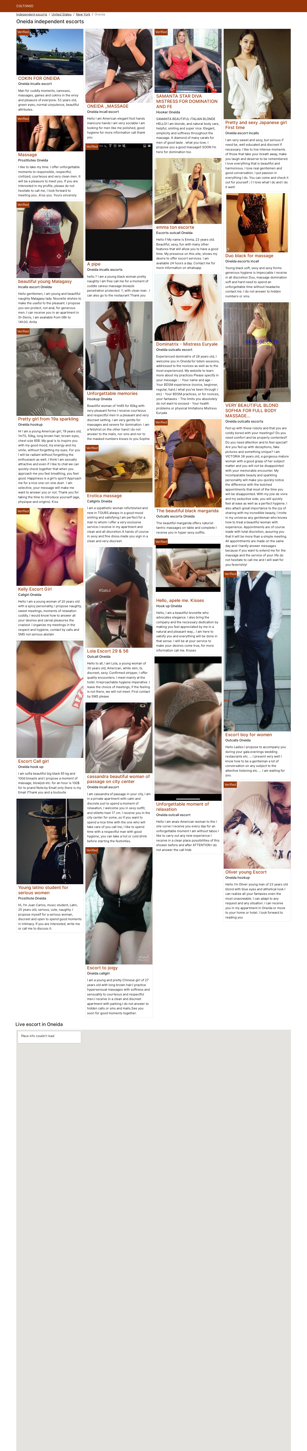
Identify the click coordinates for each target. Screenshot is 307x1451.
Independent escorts (31, 14)
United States (62, 14)
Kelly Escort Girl (35, 589)
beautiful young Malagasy (45, 281)
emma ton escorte (175, 227)
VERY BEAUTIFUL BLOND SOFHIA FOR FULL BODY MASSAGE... (251, 410)
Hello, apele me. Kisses (180, 600)
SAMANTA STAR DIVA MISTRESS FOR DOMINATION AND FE (187, 101)
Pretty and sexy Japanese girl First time (256, 125)
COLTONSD (24, 6)
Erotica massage (104, 495)
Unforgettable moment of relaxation (182, 806)
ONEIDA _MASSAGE (108, 106)
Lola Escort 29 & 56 (107, 651)
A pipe (93, 264)
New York (83, 14)
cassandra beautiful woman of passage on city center (118, 779)
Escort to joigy (102, 967)
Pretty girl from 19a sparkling (48, 419)
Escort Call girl (33, 761)
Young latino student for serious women (43, 890)
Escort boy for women (248, 734)
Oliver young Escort (246, 872)
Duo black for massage (249, 255)
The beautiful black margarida (187, 510)
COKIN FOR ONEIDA (39, 78)
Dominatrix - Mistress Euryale (187, 344)
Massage (27, 154)
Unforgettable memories (112, 393)
